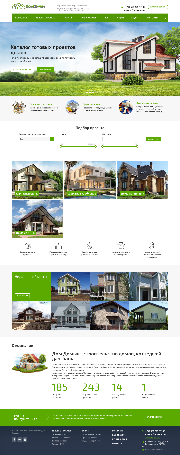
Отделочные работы (147, 103)
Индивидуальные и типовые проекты (121, 253)
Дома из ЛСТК (58, 444)
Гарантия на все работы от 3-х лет (89, 253)
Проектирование (92, 104)
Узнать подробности (110, 67)
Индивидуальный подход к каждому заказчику (152, 254)
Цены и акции (119, 439)
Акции (120, 17)
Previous (8, 59)
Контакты (152, 17)
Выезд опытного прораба (27, 253)
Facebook (14, 439)
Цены (107, 17)
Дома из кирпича (59, 441)
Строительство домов (41, 104)
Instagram (25, 439)
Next (171, 59)
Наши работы (89, 17)
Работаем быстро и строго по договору (59, 253)
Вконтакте (19, 439)
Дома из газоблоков (61, 437)
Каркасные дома (59, 434)
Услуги (69, 17)
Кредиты (135, 17)
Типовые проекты (46, 17)
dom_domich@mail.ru (154, 449)
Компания (21, 17)
